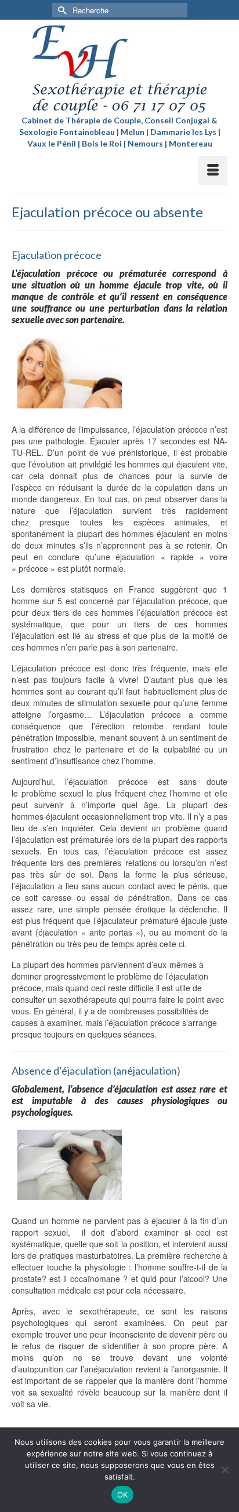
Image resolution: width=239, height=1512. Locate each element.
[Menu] (212, 170)
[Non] (224, 1470)
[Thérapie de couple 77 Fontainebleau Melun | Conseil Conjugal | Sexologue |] (119, 70)
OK (122, 1494)
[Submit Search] (61, 10)
